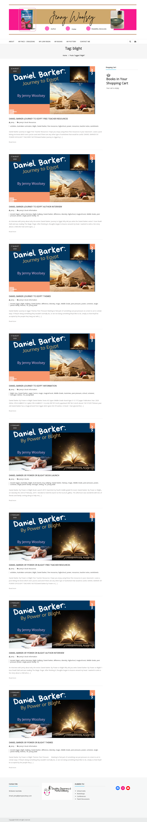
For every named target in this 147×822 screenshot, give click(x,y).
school (84, 393)
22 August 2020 (15, 70)
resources (75, 126)
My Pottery (71, 41)
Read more (12, 142)
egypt (30, 393)
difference (57, 214)
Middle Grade (91, 214)
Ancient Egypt (15, 214)
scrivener (90, 304)
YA (38, 216)
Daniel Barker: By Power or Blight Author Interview (36, 653)
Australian (24, 483)
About (11, 41)
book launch (37, 483)
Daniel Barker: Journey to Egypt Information (33, 385)
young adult (33, 305)
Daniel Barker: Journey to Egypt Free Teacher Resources (38, 118)
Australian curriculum (24, 126)
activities (13, 126)
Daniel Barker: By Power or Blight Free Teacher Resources (39, 565)
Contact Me (85, 41)
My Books (58, 41)
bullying (40, 214)
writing (41, 484)
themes (23, 305)
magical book (81, 214)
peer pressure (76, 304)
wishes (19, 395)
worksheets (94, 126)
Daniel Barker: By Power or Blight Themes (31, 742)
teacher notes (85, 126)
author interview (26, 214)
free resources (52, 126)
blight (34, 126)
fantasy (64, 483)
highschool (62, 126)
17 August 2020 (15, 157)
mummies (67, 393)
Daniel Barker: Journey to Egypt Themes (30, 296)
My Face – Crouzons (26, 41)
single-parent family (29, 216)
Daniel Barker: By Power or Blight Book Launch (34, 475)
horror (35, 393)
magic (58, 304)
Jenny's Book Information (28, 210)
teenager (13, 395)
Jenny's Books (24, 479)
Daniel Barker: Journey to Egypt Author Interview (35, 206)
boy (16, 393)
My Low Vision (44, 41)
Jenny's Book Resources (27, 122)
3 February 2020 (14, 426)
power (69, 126)
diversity (64, 214)
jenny (12, 122)
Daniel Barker (42, 126)
